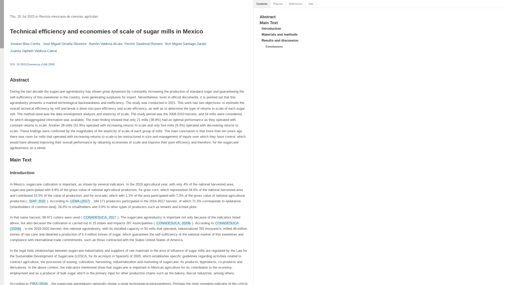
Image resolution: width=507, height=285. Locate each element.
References (295, 3)
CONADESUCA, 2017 (100, 217)
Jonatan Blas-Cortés (25, 44)
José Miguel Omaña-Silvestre (65, 44)
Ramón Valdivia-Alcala (105, 44)
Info (311, 3)
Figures (278, 3)
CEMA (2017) (80, 201)
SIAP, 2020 (37, 201)
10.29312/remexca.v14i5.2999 (35, 64)
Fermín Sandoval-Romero (144, 44)
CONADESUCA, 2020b (173, 223)
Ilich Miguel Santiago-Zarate (185, 44)
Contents (261, 3)
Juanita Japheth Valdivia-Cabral (33, 51)
